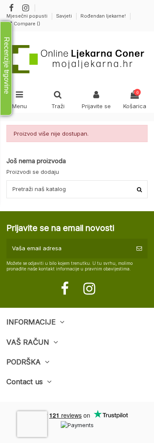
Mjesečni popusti (27, 16)
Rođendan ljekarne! (103, 16)
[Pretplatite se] (139, 248)
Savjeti (64, 16)
